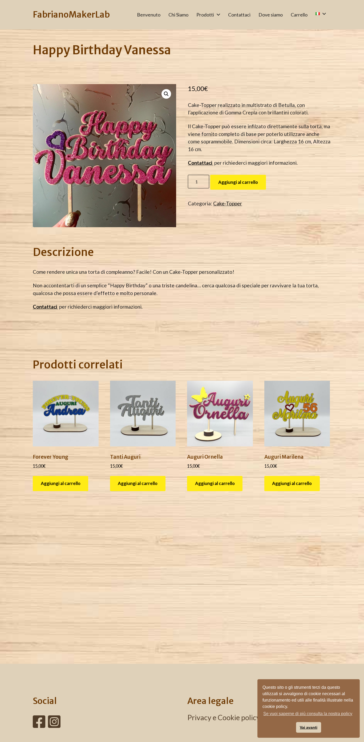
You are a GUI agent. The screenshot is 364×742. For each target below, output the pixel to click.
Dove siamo (270, 14)
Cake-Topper (227, 203)
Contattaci (239, 14)
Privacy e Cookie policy (223, 717)
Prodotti (205, 14)
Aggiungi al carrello (238, 182)
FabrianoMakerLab (71, 14)
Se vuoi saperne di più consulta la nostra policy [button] (307, 713)
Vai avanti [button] (308, 727)
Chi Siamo (178, 14)
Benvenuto (148, 14)
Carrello (299, 14)
